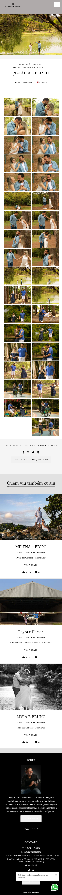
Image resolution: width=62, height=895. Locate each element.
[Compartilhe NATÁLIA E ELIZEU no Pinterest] (38, 452)
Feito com (31, 893)
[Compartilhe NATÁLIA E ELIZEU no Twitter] (33, 452)
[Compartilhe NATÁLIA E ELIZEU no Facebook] (23, 452)
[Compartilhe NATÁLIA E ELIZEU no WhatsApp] (28, 452)
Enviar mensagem (32, 852)
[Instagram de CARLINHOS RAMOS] (33, 870)
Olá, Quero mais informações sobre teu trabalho (33, 876)
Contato (31, 881)
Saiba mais (31, 818)
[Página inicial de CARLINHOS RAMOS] (13, 7)
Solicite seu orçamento (31, 460)
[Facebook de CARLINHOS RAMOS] (29, 870)
